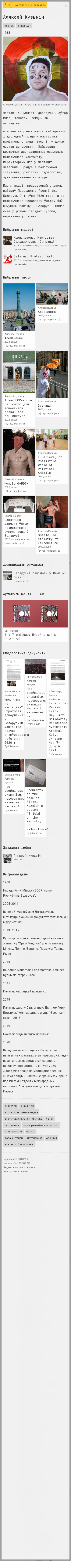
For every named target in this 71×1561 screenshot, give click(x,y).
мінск (50, 1118)
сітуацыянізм (14, 1131)
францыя (51, 1138)
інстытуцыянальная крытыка (23, 1118)
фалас (30, 1131)
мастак (9, 25)
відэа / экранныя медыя (21, 1112)
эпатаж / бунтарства (19, 1144)
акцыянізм (27, 1106)
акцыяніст (24, 25)
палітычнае (12, 1125)
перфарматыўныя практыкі (41, 1125)
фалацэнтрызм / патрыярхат (23, 1138)
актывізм (11, 1106)
